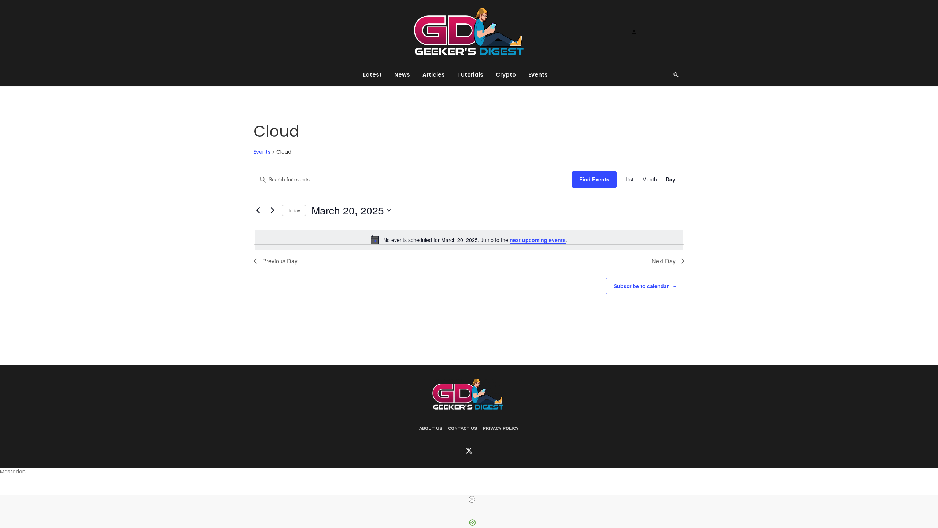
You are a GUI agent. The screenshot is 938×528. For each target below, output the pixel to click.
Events (538, 74)
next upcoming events (538, 239)
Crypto (506, 74)
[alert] (469, 240)
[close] (472, 499)
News (402, 74)
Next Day (663, 261)
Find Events (594, 179)
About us (430, 428)
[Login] (633, 32)
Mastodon (13, 471)
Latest (372, 74)
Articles (433, 74)
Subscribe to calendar (641, 286)
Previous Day (280, 261)
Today (294, 210)
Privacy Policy (501, 428)
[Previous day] (258, 210)
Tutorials (470, 74)
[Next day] (272, 210)
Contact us (462, 428)
